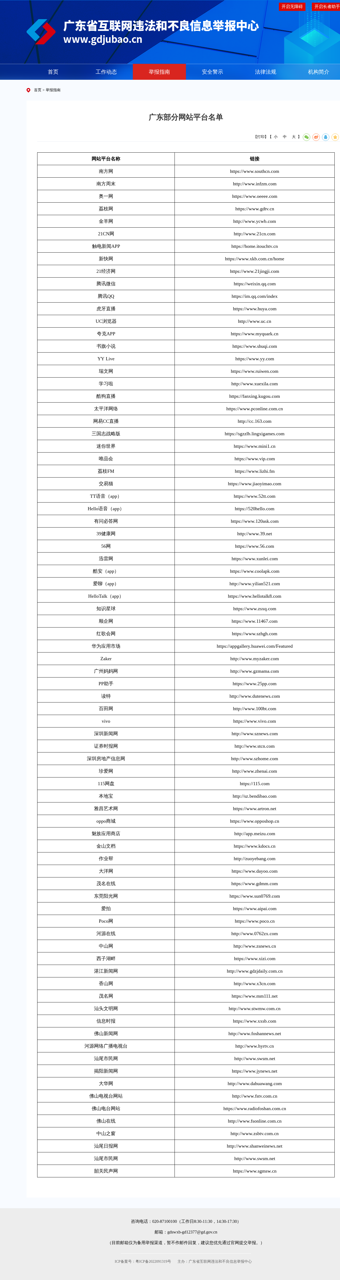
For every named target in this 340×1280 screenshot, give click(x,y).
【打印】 (260, 137)
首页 (53, 72)
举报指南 (159, 72)
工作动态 (106, 72)
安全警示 (212, 72)
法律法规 (265, 72)
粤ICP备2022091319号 (153, 1262)
